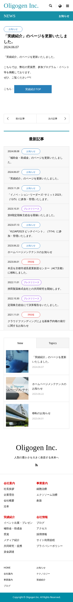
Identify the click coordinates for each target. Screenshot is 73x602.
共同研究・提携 (13, 546)
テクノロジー (43, 573)
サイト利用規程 (45, 540)
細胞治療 (41, 489)
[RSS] (36, 465)
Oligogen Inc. (21, 5)
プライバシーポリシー (49, 546)
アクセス (41, 528)
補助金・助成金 (13, 528)
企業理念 (9, 494)
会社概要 (9, 500)
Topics (53, 343)
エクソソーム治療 (46, 494)
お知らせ (40, 567)
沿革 (6, 506)
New (20, 343)
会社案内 (8, 573)
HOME (7, 567)
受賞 (6, 534)
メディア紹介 (11, 540)
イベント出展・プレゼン (18, 522)
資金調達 (9, 551)
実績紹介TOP (33, 89)
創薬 (39, 500)
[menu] (60, 5)
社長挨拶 (9, 489)
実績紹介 (40, 579)
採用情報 (41, 534)
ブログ (40, 522)
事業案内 (8, 579)
